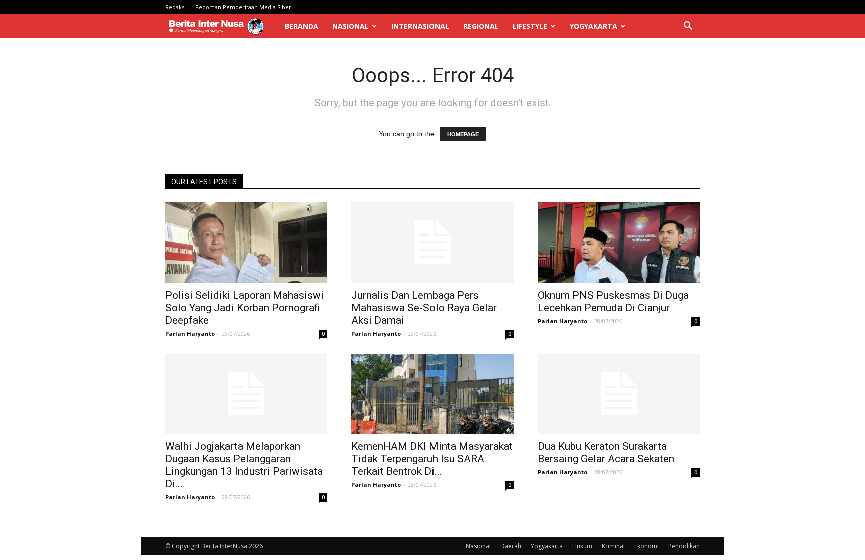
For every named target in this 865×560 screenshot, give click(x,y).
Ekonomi (646, 546)
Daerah (510, 546)
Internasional (420, 26)
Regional (481, 26)
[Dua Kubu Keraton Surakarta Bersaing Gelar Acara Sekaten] (619, 394)
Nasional (350, 26)
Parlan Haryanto (190, 333)
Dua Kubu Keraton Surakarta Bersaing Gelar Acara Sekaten (606, 452)
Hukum (582, 546)
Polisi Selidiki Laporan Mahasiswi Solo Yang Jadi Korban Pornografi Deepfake (244, 307)
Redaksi (175, 7)
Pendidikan (684, 546)
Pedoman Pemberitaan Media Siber (243, 7)
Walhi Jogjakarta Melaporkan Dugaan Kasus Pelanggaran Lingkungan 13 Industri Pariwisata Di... (244, 465)
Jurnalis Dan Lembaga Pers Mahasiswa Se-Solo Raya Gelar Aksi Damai (424, 307)
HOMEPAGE (463, 134)
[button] (688, 27)
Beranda (301, 26)
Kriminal (613, 546)
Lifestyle (530, 26)
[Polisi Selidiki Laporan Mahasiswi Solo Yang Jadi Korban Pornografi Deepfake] (246, 242)
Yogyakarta (593, 26)
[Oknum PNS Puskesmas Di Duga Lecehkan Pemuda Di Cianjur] (619, 242)
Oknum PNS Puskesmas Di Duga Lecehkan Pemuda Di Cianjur (613, 301)
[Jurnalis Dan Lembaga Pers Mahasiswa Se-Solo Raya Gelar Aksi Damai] (432, 242)
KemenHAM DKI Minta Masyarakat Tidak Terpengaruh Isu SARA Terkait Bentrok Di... (432, 458)
